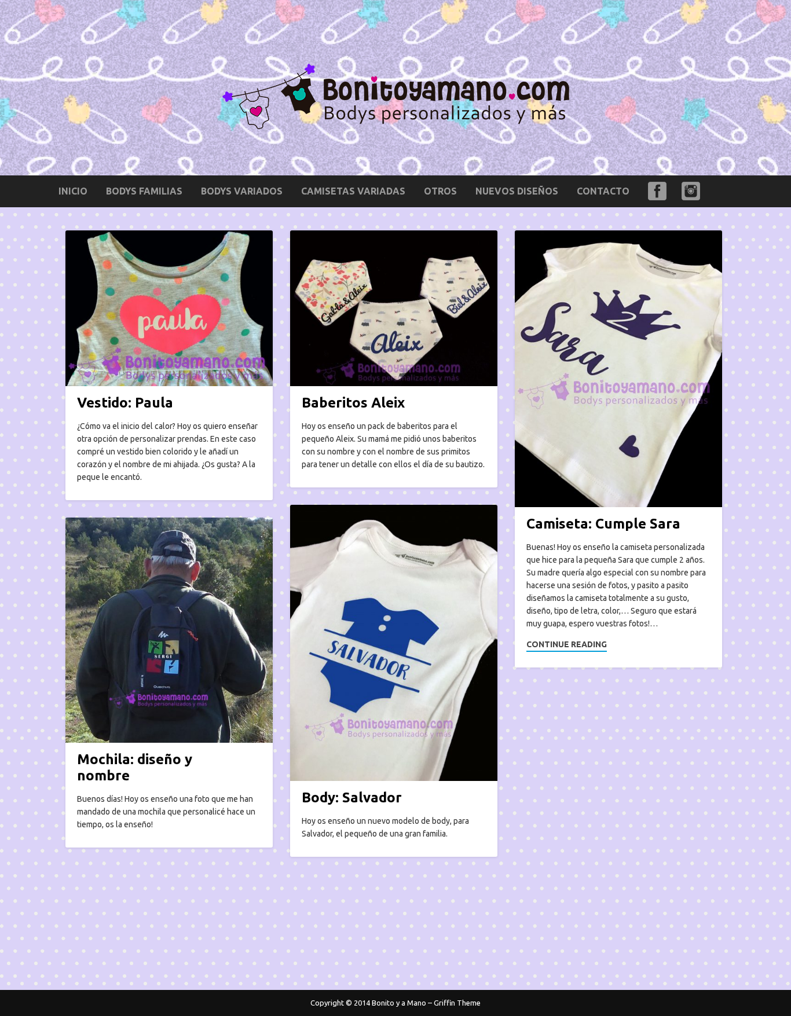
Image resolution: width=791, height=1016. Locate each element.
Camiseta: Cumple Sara (603, 523)
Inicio (72, 191)
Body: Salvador (352, 797)
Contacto (603, 191)
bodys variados (242, 191)
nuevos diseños (516, 191)
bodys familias (144, 191)
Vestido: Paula (125, 402)
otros (440, 191)
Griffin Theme (457, 1003)
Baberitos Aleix (353, 402)
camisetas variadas (353, 191)
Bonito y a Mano (399, 1003)
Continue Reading (566, 644)
